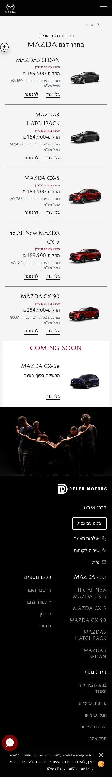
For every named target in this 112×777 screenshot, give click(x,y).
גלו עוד (53, 94)
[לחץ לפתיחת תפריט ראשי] (103, 8)
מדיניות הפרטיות (67, 768)
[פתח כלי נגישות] (4, 47)
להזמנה (31, 94)
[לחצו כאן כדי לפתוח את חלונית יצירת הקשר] (10, 743)
